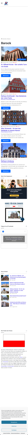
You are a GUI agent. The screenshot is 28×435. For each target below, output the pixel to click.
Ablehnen (14, 426)
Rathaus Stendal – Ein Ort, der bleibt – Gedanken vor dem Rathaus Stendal (17, 290)
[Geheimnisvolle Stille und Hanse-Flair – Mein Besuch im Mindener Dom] (5, 304)
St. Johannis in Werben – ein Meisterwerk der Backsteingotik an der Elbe (18, 277)
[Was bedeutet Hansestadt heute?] (5, 297)
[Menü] (2, 3)
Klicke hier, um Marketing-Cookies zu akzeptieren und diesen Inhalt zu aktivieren (14, 239)
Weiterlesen (6, 75)
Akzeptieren (14, 422)
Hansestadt (5, 361)
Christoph (4, 62)
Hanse (21, 357)
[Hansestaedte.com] (6, 3)
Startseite (4, 38)
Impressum (23, 433)
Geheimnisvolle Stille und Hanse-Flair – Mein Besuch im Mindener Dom (18, 304)
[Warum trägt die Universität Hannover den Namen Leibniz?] (5, 284)
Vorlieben (14, 430)
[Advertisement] (14, 22)
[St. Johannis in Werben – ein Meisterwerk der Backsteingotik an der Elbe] (5, 278)
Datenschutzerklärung (15, 433)
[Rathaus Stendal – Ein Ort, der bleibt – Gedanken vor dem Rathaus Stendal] (5, 291)
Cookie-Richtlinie (6, 433)
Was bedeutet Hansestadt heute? (18, 295)
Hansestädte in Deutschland (7, 366)
